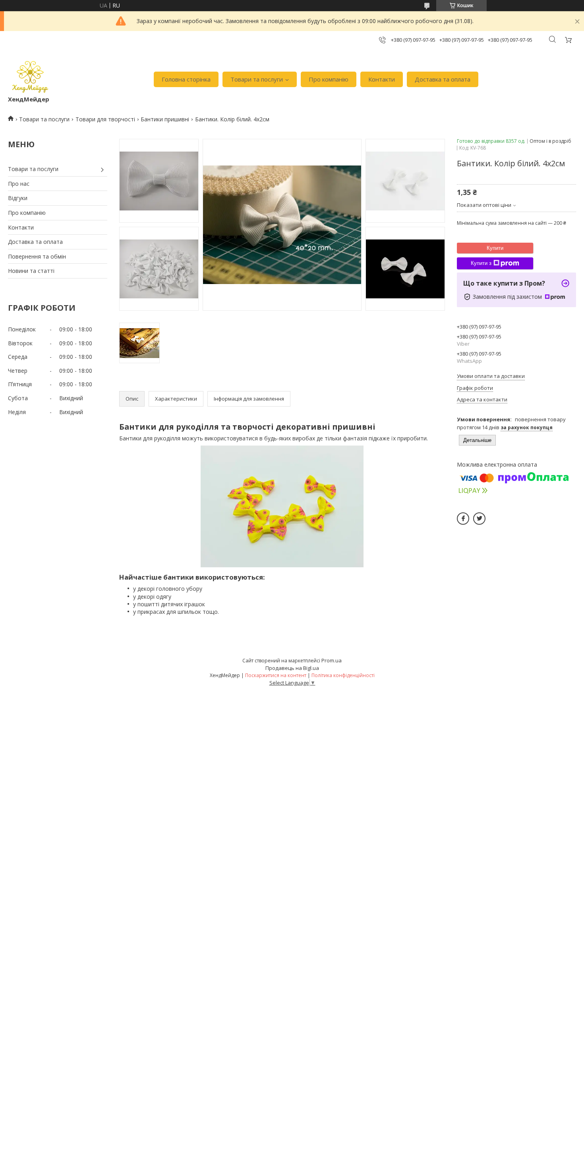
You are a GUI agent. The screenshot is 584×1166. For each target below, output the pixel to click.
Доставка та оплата (442, 79)
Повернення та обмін (37, 256)
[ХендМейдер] (30, 75)
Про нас (18, 183)
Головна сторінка (186, 79)
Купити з (481, 263)
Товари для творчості (105, 119)
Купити (495, 248)
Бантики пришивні (165, 119)
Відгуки (17, 198)
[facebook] (463, 518)
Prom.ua (331, 660)
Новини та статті (31, 270)
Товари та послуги (256, 79)
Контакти (381, 79)
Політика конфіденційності (343, 675)
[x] (479, 518)
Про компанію (328, 79)
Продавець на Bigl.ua (292, 668)
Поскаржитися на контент (275, 675)
